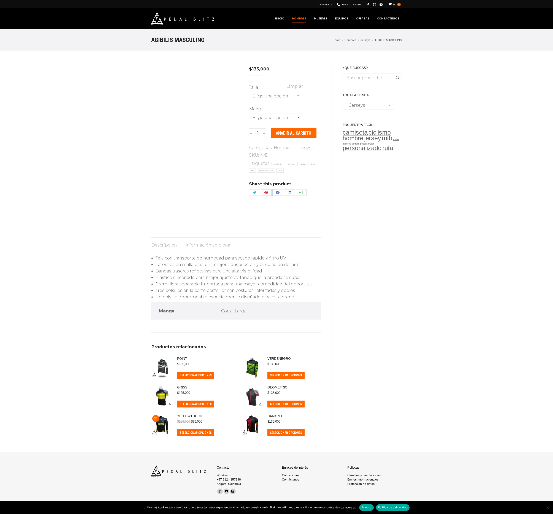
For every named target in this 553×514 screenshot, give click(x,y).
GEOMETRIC (277, 387)
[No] (547, 507)
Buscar (397, 77)
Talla (253, 87)
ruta (280, 170)
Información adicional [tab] (208, 245)
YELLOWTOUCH (189, 416)
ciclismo (291, 164)
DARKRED (275, 416)
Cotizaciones (290, 475)
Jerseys (303, 147)
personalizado (266, 170)
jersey (314, 164)
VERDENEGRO (279, 358)
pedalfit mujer (367, 143)
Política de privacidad (393, 507)
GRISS (182, 387)
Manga (256, 108)
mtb (252, 170)
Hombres (284, 147)
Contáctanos (290, 479)
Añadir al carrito (293, 133)
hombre (303, 164)
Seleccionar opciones (196, 375)
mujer (396, 139)
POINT (182, 358)
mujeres (347, 143)
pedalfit (355, 143)
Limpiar (294, 86)
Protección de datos (361, 483)
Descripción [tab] (164, 245)
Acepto (366, 507)
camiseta (277, 164)
